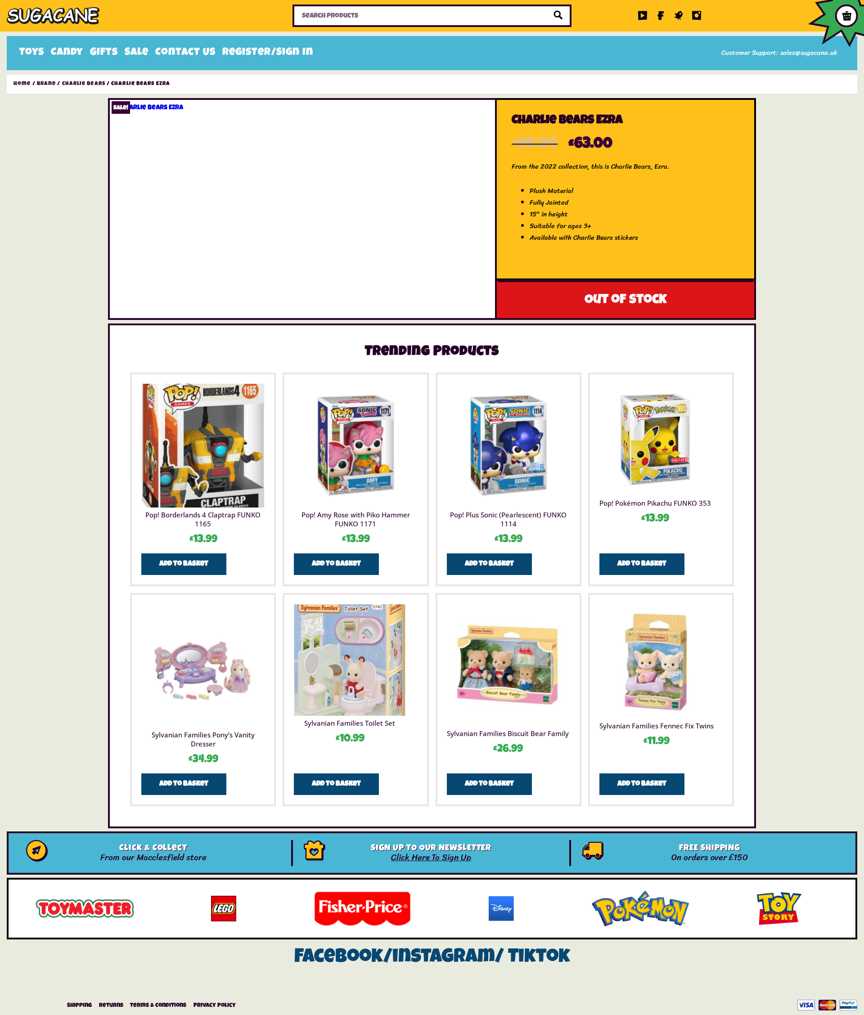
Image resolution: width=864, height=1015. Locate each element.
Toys (31, 53)
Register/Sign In (267, 53)
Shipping (79, 1006)
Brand (46, 84)
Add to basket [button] (183, 564)
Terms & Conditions (158, 1006)
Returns (111, 1006)
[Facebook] (661, 16)
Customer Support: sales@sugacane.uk (779, 52)
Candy (67, 53)
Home (22, 84)
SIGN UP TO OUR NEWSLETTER (431, 848)
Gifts (104, 53)
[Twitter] (679, 16)
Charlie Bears (83, 84)
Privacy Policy (215, 1006)
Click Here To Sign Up (431, 857)
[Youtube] (643, 16)
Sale (136, 53)
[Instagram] (697, 16)
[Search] (558, 15)
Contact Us (185, 53)
